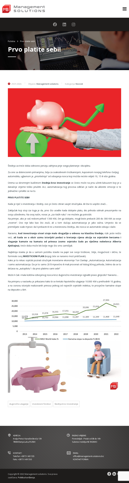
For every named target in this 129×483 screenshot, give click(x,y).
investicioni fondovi (41, 403)
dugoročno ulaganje (18, 403)
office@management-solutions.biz (88, 456)
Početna (11, 41)
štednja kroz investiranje (66, 403)
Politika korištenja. (26, 477)
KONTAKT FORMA (80, 459)
